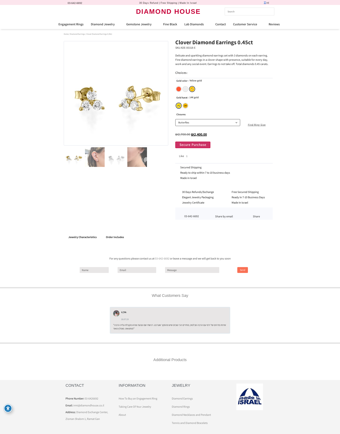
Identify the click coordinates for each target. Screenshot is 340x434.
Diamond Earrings (77, 34)
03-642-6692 (162, 258)
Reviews (274, 24)
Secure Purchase (193, 144)
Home (66, 34)
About (122, 415)
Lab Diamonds (194, 24)
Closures (181, 114)
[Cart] (82, 11)
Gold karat (182, 97)
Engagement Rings (71, 24)
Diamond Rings (181, 407)
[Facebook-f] (69, 11)
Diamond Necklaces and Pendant (191, 415)
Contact (220, 24)
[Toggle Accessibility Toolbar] (8, 408)
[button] (224, 211)
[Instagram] (75, 11)
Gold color (182, 80)
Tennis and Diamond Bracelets (190, 423)
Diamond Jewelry (103, 24)
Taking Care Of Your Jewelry (135, 407)
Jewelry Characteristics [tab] (82, 237)
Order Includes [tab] (115, 237)
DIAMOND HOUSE (168, 11)
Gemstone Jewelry (139, 24)
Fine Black (170, 24)
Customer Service (245, 24)
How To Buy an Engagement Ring (138, 398)
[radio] (178, 89)
